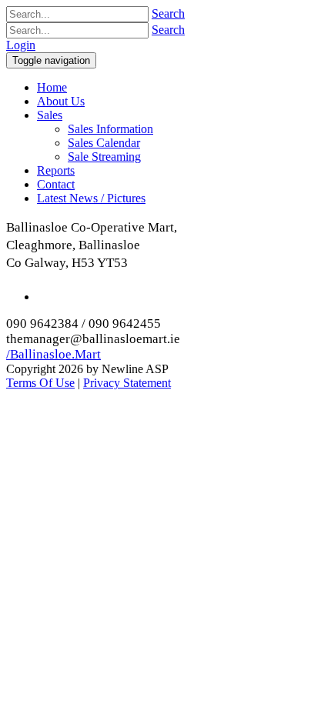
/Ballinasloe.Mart (53, 354)
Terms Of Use (40, 382)
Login (20, 45)
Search (168, 13)
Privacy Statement (127, 382)
